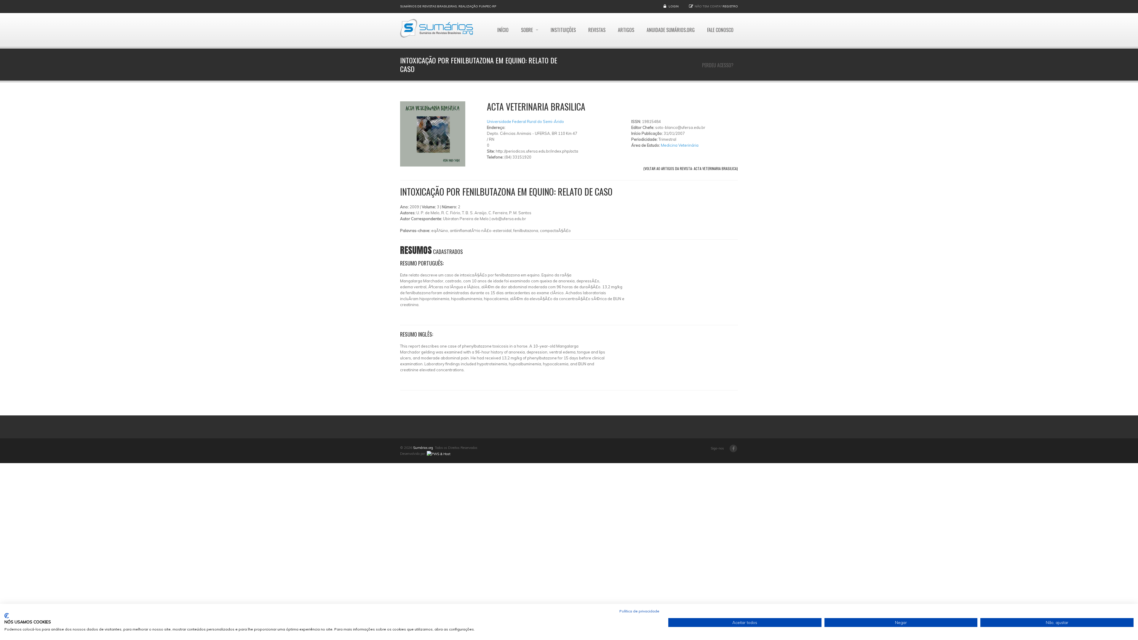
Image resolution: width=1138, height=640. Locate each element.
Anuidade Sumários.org (671, 29)
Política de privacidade (639, 611)
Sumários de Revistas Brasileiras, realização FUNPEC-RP (448, 6)
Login (674, 6)
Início (503, 29)
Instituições (563, 29)
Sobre (527, 29)
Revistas (596, 29)
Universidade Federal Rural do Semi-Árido (525, 121)
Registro (730, 6)
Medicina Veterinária (680, 145)
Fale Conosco (720, 29)
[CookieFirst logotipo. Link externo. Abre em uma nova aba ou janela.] (6, 615)
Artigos (626, 29)
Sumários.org (423, 448)
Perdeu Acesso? (717, 65)
